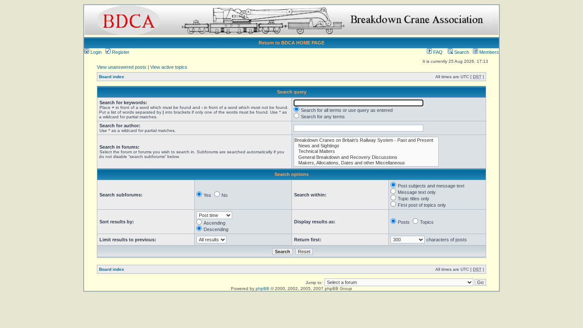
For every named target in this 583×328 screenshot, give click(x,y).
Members (488, 52)
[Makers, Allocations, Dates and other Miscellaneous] (366, 163)
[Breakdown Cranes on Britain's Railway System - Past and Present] (366, 140)
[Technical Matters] (366, 151)
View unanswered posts (121, 67)
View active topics (168, 67)
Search (461, 52)
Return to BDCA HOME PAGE (291, 42)
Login (95, 52)
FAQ (437, 52)
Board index (111, 76)
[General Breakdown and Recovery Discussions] (366, 157)
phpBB (262, 288)
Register (120, 52)
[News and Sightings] (366, 146)
